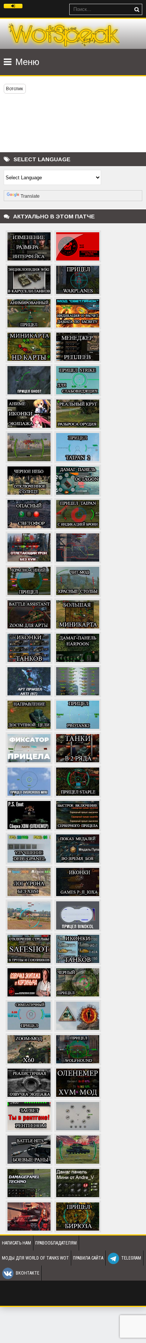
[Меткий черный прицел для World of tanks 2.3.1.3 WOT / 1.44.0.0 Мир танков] (77, 981)
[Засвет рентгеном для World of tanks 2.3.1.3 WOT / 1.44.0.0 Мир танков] (29, 1115)
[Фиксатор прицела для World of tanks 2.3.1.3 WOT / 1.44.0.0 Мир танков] (29, 747)
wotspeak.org (63, 34)
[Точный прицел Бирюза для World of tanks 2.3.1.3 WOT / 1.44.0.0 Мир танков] (77, 1216)
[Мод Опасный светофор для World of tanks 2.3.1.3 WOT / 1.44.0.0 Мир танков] (29, 513)
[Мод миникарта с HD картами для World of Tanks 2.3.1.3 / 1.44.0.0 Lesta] (29, 346)
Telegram (131, 1258)
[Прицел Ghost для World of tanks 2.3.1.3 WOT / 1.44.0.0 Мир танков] (29, 379)
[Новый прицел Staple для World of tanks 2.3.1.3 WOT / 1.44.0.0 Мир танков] (77, 781)
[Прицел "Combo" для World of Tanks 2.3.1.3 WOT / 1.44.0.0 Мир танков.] (77, 546)
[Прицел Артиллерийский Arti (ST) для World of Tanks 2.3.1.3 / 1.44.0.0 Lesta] (29, 680)
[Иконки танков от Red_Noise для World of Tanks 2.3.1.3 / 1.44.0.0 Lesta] (77, 680)
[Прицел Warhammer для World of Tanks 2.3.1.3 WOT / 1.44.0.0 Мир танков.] (77, 1149)
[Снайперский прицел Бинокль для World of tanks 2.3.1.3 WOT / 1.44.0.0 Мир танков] (77, 914)
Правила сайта (88, 1258)
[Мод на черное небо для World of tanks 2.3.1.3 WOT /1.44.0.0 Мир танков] (29, 480)
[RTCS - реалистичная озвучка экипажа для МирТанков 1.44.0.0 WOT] (29, 1082)
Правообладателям (56, 1243)
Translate (30, 196)
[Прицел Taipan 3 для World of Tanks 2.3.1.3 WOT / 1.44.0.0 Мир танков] (29, 446)
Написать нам (16, 1243)
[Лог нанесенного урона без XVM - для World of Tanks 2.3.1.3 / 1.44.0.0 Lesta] (29, 881)
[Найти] (136, 9)
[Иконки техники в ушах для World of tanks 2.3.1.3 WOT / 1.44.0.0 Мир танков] (77, 881)
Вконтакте (27, 1273)
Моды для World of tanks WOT (35, 1258)
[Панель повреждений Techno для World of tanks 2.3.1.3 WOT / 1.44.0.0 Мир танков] (29, 1182)
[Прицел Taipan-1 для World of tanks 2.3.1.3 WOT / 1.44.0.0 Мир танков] (77, 513)
